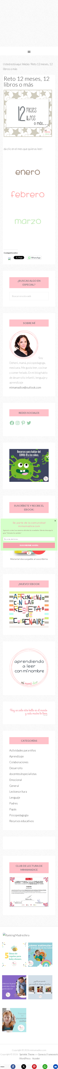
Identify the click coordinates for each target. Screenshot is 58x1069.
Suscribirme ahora (29, 545)
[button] (29, 524)
